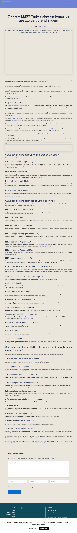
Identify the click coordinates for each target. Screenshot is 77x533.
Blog (13, 516)
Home (13, 510)
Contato (13, 518)
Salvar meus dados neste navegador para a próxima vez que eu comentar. (28, 487)
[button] (67, 3)
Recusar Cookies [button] (33, 528)
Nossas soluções (10, 514)
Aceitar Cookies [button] (44, 528)
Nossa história (11, 512)
